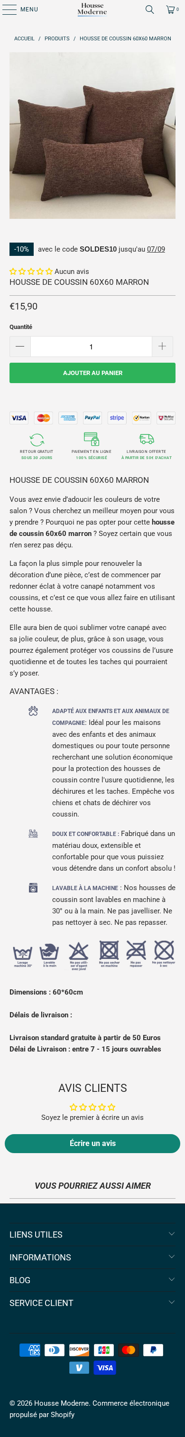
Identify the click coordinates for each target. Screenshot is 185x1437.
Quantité (20, 326)
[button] (31, 271)
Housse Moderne (61, 1403)
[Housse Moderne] (92, 9)
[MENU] (4, 9)
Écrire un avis (93, 1143)
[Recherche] (150, 9)
